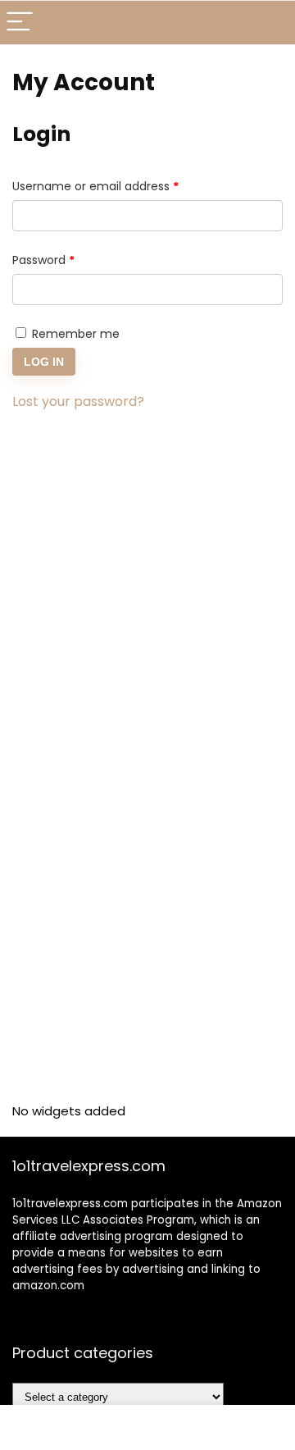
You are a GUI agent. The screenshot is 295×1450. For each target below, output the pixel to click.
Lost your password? (78, 401)
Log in (44, 361)
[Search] (269, 22)
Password (68, 259)
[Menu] (19, 22)
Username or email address (120, 185)
